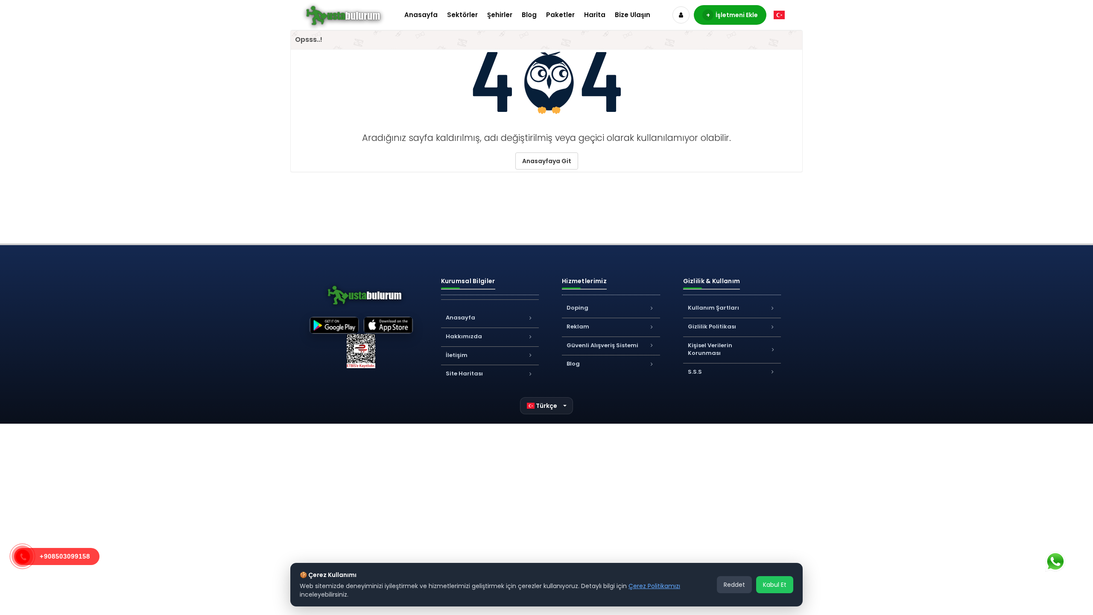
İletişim (457, 355)
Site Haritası (464, 373)
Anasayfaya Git (546, 161)
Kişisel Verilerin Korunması (710, 349)
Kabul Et (774, 584)
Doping (577, 308)
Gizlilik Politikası (712, 326)
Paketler (560, 14)
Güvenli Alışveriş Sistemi (602, 345)
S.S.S (695, 372)
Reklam (578, 326)
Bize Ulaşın (632, 14)
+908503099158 (65, 556)
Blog (529, 14)
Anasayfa (421, 14)
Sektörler (462, 14)
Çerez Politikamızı (654, 586)
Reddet (734, 584)
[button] (546, 405)
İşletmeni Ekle (732, 15)
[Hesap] (681, 14)
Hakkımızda (464, 336)
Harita (594, 14)
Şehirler (499, 14)
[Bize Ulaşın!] (1055, 561)
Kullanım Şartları (713, 308)
